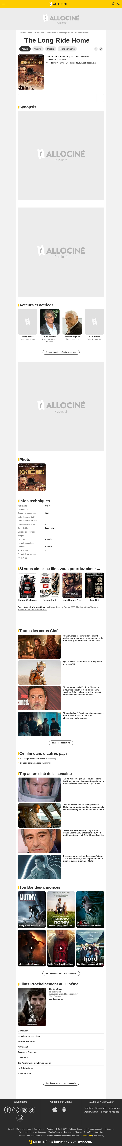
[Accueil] (58, 4)
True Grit (94, 600)
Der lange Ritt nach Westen (38, 759)
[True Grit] (94, 585)
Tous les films (39, 33)
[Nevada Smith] (50, 585)
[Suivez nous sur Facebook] (8, 1110)
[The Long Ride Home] (31, 72)
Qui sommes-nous (23, 1129)
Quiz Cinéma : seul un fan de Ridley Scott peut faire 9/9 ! (82, 662)
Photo (24, 459)
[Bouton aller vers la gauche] (96, 49)
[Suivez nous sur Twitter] (16, 1110)
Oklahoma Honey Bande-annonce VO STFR (61, 926)
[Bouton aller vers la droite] (101, 49)
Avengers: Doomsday (27, 1052)
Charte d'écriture (55, 1132)
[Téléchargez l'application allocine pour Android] (65, 1109)
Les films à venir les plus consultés (61, 1083)
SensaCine (100, 1108)
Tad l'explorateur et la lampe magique (35, 1063)
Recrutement (39, 1129)
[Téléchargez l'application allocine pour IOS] (56, 1109)
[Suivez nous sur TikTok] (32, 1110)
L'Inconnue (23, 1057)
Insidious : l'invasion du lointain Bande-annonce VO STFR (90, 926)
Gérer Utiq (88, 1132)
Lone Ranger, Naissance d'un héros (80, 600)
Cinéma (29, 33)
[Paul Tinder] (94, 322)
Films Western (51, 33)
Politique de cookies (77, 1129)
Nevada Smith (50, 600)
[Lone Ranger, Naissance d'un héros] (72, 585)
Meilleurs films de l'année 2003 (61, 607)
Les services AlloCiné (73, 1132)
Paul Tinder (94, 337)
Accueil (22, 33)
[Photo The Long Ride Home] (32, 477)
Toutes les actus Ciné (61, 743)
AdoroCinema (91, 1111)
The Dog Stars (55, 989)
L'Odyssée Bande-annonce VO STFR (32, 964)
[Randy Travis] (27, 322)
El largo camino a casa (35, 763)
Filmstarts (88, 1108)
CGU (58, 1129)
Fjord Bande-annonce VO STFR (90, 964)
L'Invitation (23, 1031)
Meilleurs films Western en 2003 (32, 609)
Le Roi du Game (25, 1068)
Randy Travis (57, 63)
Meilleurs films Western (87, 607)
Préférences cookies (96, 1129)
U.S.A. (48, 506)
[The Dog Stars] (32, 1007)
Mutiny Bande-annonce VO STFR (32, 926)
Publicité (50, 1129)
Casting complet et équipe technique (61, 352)
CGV (65, 1129)
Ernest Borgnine (87, 63)
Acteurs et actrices (36, 305)
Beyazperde (114, 1108)
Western (85, 56)
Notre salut (23, 1047)
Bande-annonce (56, 999)
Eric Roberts (72, 63)
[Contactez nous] (20, 1118)
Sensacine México (110, 1111)
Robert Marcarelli (58, 59)
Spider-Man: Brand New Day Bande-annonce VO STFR (61, 964)
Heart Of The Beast (26, 1041)
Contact (11, 1129)
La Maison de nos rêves (29, 1036)
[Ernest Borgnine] (72, 322)
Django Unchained (27, 600)
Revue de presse (39, 1132)
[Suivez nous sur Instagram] (24, 1110)
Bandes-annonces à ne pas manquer (61, 973)
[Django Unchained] (27, 585)
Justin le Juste (24, 1074)
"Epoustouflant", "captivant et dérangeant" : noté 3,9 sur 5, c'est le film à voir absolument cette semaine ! (83, 715)
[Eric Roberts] (50, 322)
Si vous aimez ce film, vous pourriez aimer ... (59, 568)
